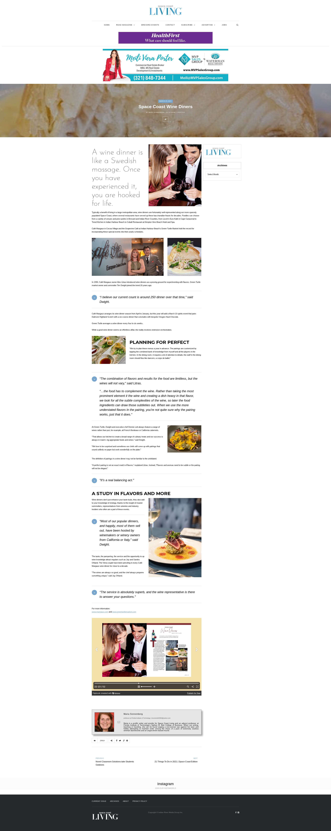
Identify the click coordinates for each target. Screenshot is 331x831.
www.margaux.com (100, 612)
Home (107, 25)
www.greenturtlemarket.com (124, 612)
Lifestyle (181, 112)
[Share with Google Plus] (182, 119)
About (126, 801)
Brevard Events (150, 25)
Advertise (207, 25)
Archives (114, 801)
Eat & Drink (171, 112)
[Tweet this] (177, 119)
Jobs (224, 25)
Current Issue (99, 801)
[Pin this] (188, 119)
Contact (170, 25)
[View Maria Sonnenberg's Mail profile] (119, 722)
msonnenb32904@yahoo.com (161, 718)
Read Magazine (124, 25)
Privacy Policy (140, 801)
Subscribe (187, 25)
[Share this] (171, 119)
